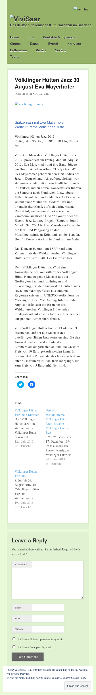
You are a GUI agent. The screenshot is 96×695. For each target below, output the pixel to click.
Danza (35, 43)
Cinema (15, 43)
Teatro (15, 56)
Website (19, 629)
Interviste (74, 43)
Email (18, 618)
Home (14, 37)
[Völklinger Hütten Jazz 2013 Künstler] (30, 428)
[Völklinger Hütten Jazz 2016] (30, 489)
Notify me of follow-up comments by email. (40, 639)
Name (18, 607)
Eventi (53, 43)
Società (61, 50)
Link (30, 37)
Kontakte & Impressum (60, 37)
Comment (21, 564)
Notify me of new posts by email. (34, 647)
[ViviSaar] (25, 18)
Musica (40, 50)
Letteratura (18, 50)
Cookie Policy (78, 677)
